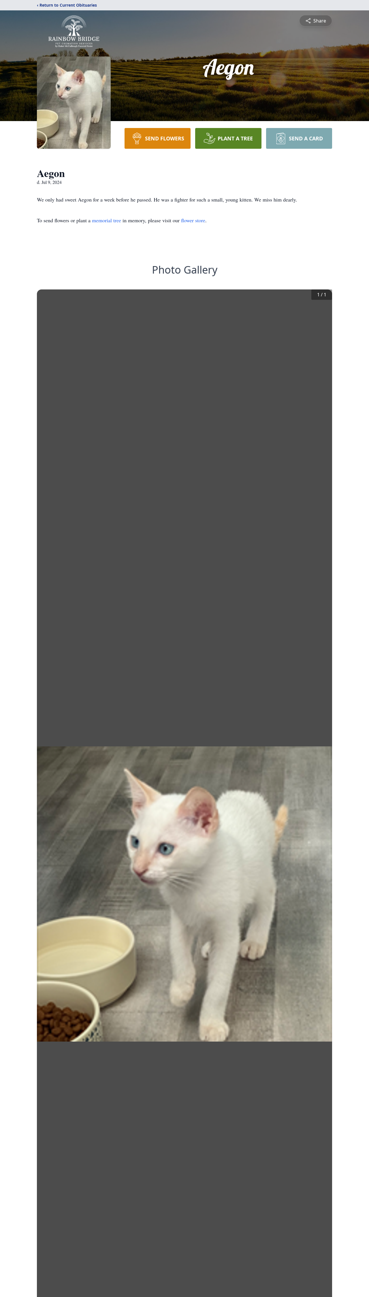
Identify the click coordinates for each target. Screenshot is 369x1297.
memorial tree (106, 220)
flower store (193, 220)
